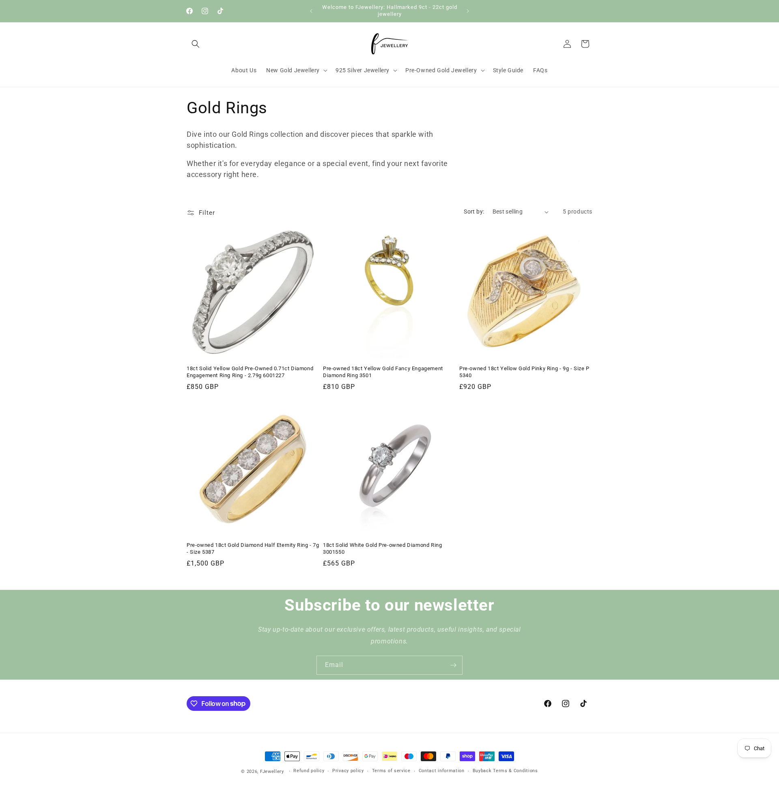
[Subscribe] (453, 665)
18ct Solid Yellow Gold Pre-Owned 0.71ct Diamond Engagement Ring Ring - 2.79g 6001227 (250, 371)
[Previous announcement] (311, 11)
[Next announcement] (468, 11)
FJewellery (272, 771)
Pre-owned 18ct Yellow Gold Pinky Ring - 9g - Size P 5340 (524, 371)
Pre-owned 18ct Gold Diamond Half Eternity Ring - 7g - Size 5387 (253, 548)
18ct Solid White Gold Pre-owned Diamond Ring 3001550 (382, 548)
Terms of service (391, 770)
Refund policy (308, 770)
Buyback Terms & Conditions (505, 770)
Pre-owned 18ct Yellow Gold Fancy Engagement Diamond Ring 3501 (383, 371)
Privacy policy (348, 770)
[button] (195, 44)
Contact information (442, 770)
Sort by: (474, 211)
